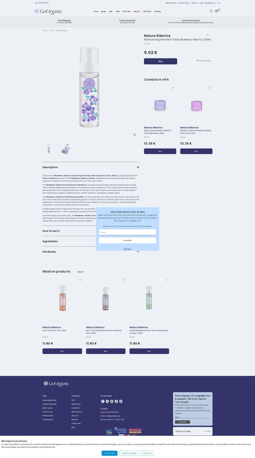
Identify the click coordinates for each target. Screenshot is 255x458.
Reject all (147, 453)
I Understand (109, 453)
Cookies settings (129, 453)
